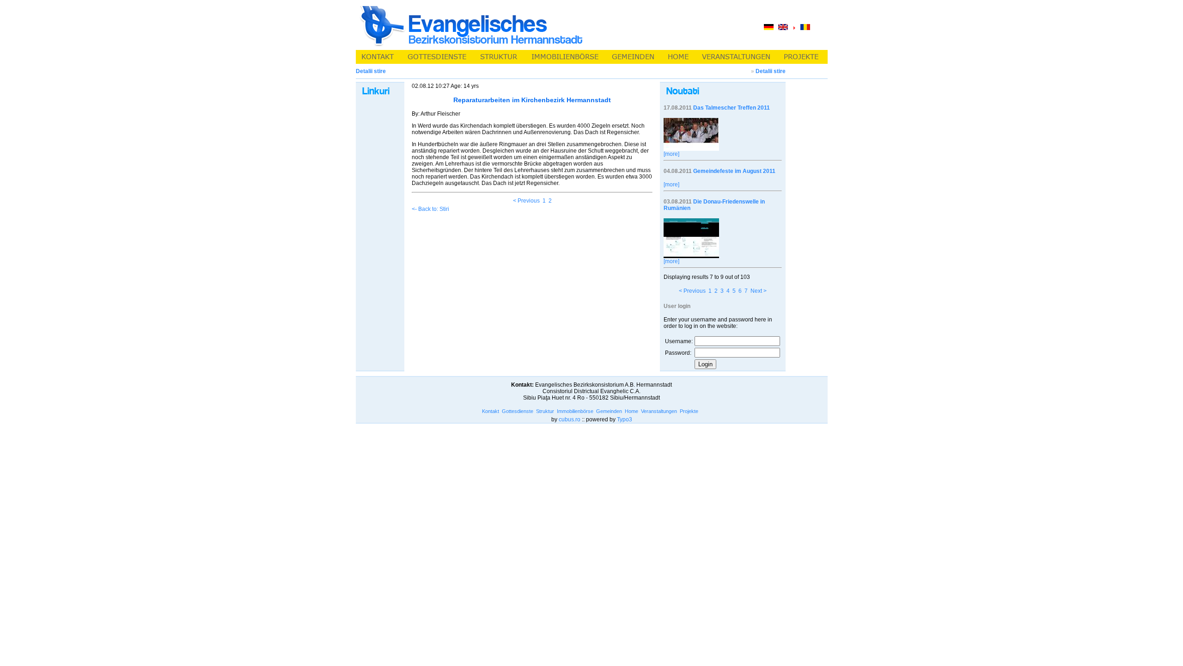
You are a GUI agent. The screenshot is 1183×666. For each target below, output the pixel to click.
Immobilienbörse (575, 411)
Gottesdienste (517, 411)
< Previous (526, 200)
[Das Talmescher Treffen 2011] (691, 149)
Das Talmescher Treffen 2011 (731, 108)
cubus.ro (569, 419)
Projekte (689, 411)
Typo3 (624, 419)
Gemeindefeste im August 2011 (734, 171)
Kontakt (490, 411)
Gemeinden (609, 411)
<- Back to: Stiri (430, 209)
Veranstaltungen (659, 411)
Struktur (545, 411)
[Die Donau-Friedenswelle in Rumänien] (691, 256)
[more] (671, 154)
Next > (758, 291)
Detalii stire (771, 71)
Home (631, 411)
